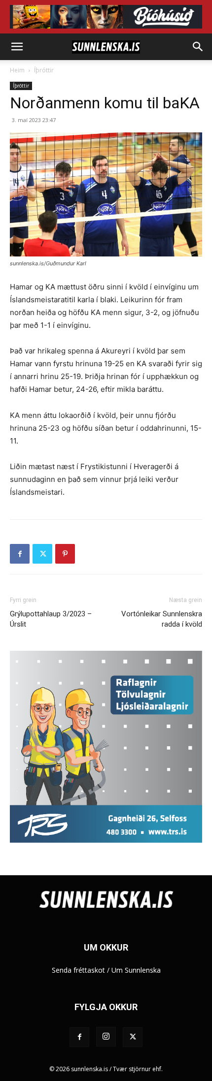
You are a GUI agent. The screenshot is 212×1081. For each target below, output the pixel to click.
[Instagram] (106, 1037)
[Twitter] (42, 554)
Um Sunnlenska (136, 970)
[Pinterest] (65, 554)
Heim (17, 70)
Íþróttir (44, 70)
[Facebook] (20, 554)
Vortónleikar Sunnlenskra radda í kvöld (161, 619)
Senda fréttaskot (78, 970)
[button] (17, 46)
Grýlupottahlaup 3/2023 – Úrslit (51, 619)
